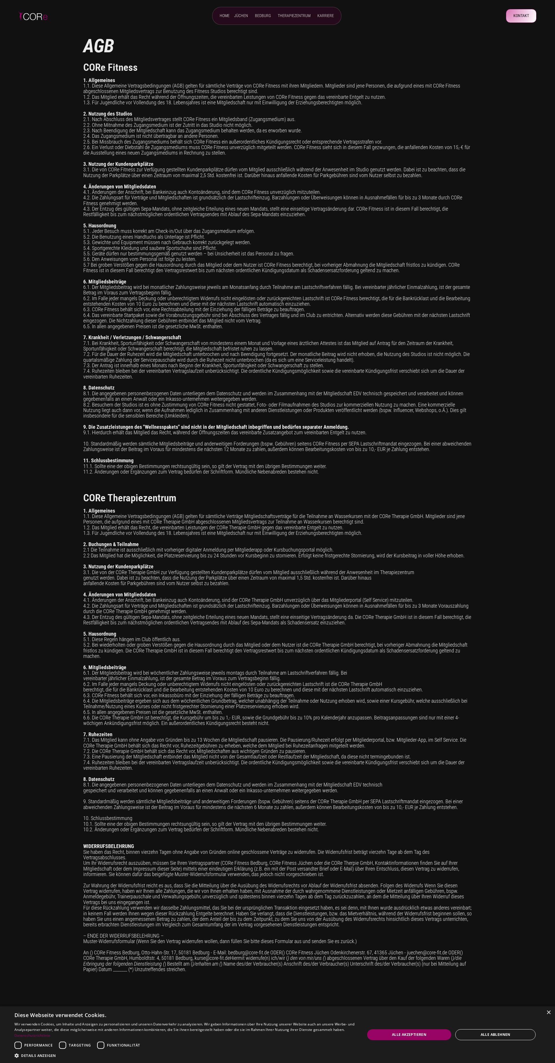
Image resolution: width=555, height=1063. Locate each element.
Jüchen (241, 16)
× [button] (548, 1012)
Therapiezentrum (294, 16)
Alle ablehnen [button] (495, 1034)
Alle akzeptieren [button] (409, 1034)
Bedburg (263, 16)
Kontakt (521, 15)
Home (225, 16)
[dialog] (277, 1034)
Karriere (325, 16)
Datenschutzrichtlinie (32, 1035)
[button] (184, 1055)
